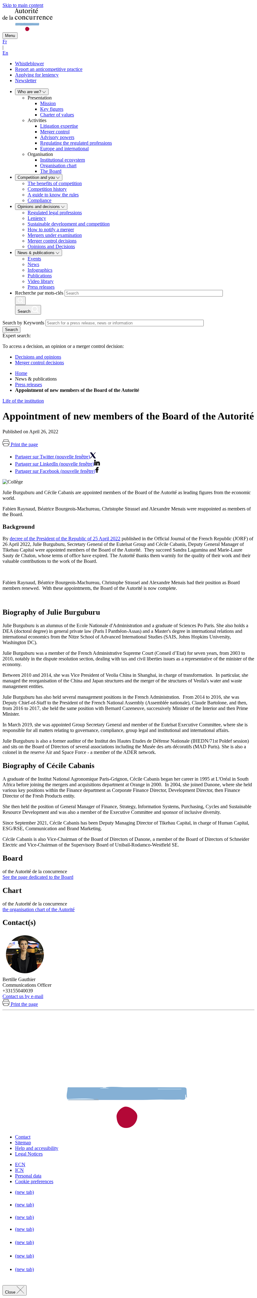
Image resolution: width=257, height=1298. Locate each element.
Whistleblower (29, 63)
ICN (19, 1170)
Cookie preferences (34, 1181)
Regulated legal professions (55, 212)
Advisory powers (57, 137)
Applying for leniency (37, 74)
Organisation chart (58, 165)
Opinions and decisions (39, 206)
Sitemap (23, 1142)
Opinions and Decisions (51, 246)
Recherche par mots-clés (39, 293)
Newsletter (25, 80)
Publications (40, 275)
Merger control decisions (52, 240)
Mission (48, 103)
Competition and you (37, 177)
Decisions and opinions (38, 357)
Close (11, 1292)
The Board (50, 171)
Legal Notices (29, 1153)
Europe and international (64, 148)
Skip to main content (23, 5)
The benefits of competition (55, 183)
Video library (41, 281)
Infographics (40, 270)
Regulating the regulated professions (76, 143)
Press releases (41, 287)
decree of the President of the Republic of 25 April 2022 (65, 538)
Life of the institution (23, 400)
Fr (5, 41)
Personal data (28, 1175)
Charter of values (57, 114)
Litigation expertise (59, 126)
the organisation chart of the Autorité (39, 909)
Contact (22, 1137)
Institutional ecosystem (62, 160)
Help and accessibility (36, 1148)
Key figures (51, 109)
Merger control (55, 131)
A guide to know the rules (53, 194)
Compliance (39, 200)
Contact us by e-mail (23, 996)
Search (11, 329)
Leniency (37, 218)
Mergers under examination (55, 235)
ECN (20, 1164)
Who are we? (30, 91)
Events (34, 258)
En (5, 53)
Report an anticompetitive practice (48, 69)
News (33, 264)
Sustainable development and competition (69, 224)
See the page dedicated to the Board (38, 877)
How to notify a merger (51, 229)
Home (21, 373)
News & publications (37, 252)
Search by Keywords (23, 322)
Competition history (47, 189)
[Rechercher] (20, 300)
